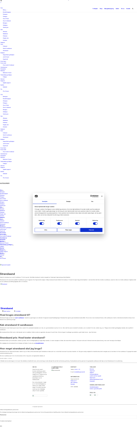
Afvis (45, 230)
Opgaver (92, 372)
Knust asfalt (3, 63)
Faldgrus (5, 77)
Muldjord (2, 52)
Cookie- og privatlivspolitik (96, 388)
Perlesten (5, 36)
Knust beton (3, 61)
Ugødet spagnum (7, 82)
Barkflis (2, 85)
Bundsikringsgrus (7, 98)
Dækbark (5, 87)
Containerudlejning (94, 374)
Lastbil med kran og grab (95, 376)
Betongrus (5, 96)
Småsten (5, 40)
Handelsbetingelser (94, 387)
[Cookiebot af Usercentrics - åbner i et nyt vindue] (91, 196)
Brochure (92, 369)
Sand (2, 44)
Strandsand (5, 50)
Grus (2, 94)
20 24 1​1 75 (77, 369)
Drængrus (5, 14)
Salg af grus (92, 377)
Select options (6, 311)
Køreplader (92, 381)
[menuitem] (95, 8)
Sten (2, 29)
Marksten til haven (7, 72)
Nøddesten (5, 33)
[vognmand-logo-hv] (13, 8)
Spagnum (3, 80)
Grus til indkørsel (7, 21)
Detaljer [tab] (68, 201)
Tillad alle (91, 230)
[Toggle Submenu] (3, 190)
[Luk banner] (101, 196)
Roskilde (73, 384)
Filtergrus (5, 16)
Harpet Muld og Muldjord (8, 54)
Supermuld (5, 59)
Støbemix (3, 42)
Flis (1, 89)
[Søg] (132, 8)
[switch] (59, 223)
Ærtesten (5, 31)
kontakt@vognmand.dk (79, 372)
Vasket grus (5, 27)
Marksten (3, 70)
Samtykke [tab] (44, 201)
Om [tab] (92, 201)
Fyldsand (5, 46)
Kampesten (3, 69)
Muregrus (5, 23)
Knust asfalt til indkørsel (8, 65)
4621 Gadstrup (74, 382)
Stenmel (2, 79)
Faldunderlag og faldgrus (6, 75)
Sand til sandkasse (7, 48)
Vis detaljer (18, 311)
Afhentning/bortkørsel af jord (96, 379)
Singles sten (6, 38)
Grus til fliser (6, 18)
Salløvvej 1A (73, 380)
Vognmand (92, 371)
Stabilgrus (5, 25)
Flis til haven (6, 91)
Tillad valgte (68, 230)
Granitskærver (4, 67)
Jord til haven (6, 57)
